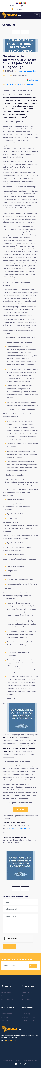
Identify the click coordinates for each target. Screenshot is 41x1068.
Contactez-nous (10, 1041)
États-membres (7, 999)
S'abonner (33, 966)
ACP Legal (25, 1020)
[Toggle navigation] (37, 15)
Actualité (4, 1020)
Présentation (6, 992)
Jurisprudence (6, 1014)
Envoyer (9, 947)
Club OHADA (10, 84)
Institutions (5, 996)
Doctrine (4, 1017)
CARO (33, 1020)
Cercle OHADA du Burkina (26, 71)
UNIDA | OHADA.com (10, 1061)
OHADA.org (26, 1014)
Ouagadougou (30, 84)
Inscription (27, 6)
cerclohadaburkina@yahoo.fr (19, 828)
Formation (20, 84)
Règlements (26, 999)
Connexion (16, 6)
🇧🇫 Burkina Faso (32, 80)
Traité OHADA (27, 992)
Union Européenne (28, 1017)
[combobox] (20, 9)
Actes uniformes (28, 996)
